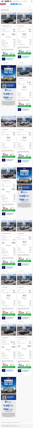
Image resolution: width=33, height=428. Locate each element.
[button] (15, 18)
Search (30, 6)
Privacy (11, 425)
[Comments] (13, 31)
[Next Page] (26, 420)
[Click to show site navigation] (31, 1)
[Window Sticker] (14, 31)
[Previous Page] (25, 420)
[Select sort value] (31, 10)
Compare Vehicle (5, 62)
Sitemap (9, 425)
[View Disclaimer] (9, 31)
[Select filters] (29, 10)
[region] (8, 43)
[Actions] (14, 26)
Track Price (9, 36)
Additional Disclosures (14, 425)
